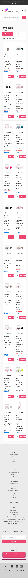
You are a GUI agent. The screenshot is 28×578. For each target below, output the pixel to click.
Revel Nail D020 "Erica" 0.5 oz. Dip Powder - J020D (8, 344)
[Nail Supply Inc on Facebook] (10, 3)
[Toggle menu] (2, 10)
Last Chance (14, 476)
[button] (7, 34)
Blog (14, 459)
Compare (20, 34)
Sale (14, 479)
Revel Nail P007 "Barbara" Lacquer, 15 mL (7, 103)
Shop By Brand (14, 502)
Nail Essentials (14, 481)
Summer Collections (14, 469)
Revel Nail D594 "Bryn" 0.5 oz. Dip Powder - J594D (8, 302)
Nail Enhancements (14, 486)
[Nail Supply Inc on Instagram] (15, 3)
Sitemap (14, 461)
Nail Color (14, 488)
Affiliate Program (14, 450)
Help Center (14, 457)
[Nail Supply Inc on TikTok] (18, 3)
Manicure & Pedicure (14, 490)
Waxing (14, 500)
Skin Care (14, 497)
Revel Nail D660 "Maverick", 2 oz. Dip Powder (20, 143)
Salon (14, 495)
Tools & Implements (14, 493)
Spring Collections (14, 472)
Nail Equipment (14, 483)
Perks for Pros (14, 454)
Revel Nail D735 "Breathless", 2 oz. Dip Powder (19, 103)
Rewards (14, 452)
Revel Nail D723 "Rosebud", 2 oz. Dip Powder (8, 143)
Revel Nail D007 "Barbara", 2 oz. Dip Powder (8, 223)
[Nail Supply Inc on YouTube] (13, 3)
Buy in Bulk (14, 474)
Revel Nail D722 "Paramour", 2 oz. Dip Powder (8, 183)
